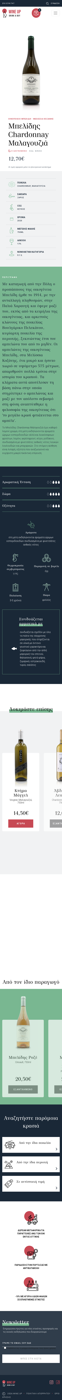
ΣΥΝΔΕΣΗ (55, 3)
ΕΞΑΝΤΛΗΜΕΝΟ (23, 1089)
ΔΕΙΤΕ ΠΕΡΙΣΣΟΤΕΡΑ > (15, 947)
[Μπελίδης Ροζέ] (23, 1037)
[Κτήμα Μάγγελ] (20, 770)
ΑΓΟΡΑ (21, 823)
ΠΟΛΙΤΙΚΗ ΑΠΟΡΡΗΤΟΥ (38, 1394)
